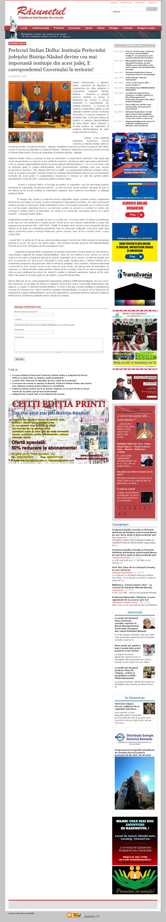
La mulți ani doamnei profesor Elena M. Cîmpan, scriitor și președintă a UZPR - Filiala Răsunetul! (126, 681)
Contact (152, 3)
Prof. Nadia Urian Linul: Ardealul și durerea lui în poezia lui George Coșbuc (134, 446)
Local (24, 28)
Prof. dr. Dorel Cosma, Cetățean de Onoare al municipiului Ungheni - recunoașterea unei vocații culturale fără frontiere (140, 54)
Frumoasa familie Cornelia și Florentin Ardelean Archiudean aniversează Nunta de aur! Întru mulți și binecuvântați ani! (134, 540)
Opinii (100, 28)
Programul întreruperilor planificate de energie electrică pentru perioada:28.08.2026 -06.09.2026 (134, 760)
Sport (88, 28)
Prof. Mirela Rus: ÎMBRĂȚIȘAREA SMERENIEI (140, 89)
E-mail (17, 319)
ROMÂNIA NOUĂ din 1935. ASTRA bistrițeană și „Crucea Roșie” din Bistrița (134, 493)
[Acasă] (41, 12)
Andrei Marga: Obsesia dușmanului (136, 79)
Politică (59, 28)
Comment (19, 337)
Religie (113, 28)
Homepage (19, 329)
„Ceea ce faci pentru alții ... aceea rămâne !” (138, 84)
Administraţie (17, 43)
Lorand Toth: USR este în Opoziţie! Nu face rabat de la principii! (44, 381)
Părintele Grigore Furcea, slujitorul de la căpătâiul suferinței (127, 714)
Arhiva (113, 3)
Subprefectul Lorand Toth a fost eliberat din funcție (38, 394)
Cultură (127, 28)
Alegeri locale (146, 28)
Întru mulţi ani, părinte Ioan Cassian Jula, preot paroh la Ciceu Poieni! (138, 107)
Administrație (40, 28)
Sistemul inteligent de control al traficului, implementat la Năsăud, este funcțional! (140, 124)
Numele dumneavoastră (25, 312)
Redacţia (140, 3)
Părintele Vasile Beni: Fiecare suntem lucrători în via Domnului (140, 73)
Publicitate (126, 3)
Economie (74, 28)
